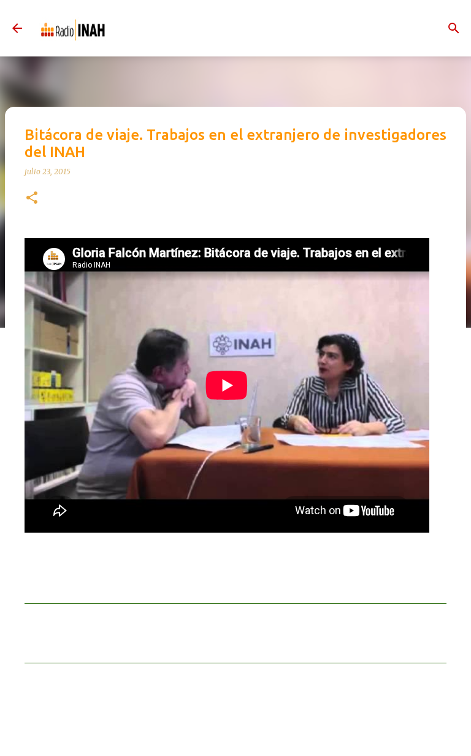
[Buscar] (453, 28)
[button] (32, 198)
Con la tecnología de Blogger (243, 733)
